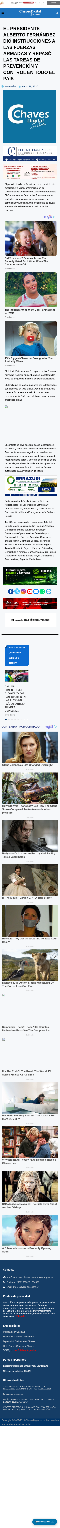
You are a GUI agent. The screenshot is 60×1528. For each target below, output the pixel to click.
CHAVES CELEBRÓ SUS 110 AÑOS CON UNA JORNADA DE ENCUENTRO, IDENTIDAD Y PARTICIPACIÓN (29, 1408)
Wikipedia (21, 1316)
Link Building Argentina (24, 1350)
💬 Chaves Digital (44, 1522)
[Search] (56, 13)
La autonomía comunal (13, 1394)
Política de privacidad (16, 1296)
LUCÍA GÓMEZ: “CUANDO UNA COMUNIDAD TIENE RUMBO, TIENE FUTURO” (28, 1400)
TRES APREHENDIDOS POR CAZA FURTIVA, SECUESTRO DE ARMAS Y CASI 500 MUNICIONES (27, 1387)
